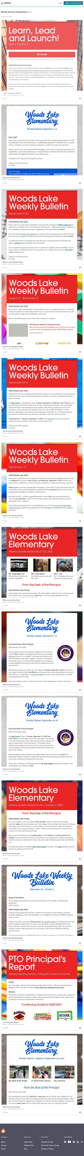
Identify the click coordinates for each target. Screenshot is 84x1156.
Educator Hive (29, 1145)
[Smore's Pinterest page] (74, 1142)
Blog (25, 1149)
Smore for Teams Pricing (50, 1145)
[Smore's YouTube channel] (69, 1142)
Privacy (3, 1145)
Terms (3, 1149)
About (3, 1142)
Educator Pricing (47, 1142)
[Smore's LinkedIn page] (78, 1142)
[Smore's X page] (82, 1142)
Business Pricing (47, 1149)
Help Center (28, 1142)
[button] (73, 3)
